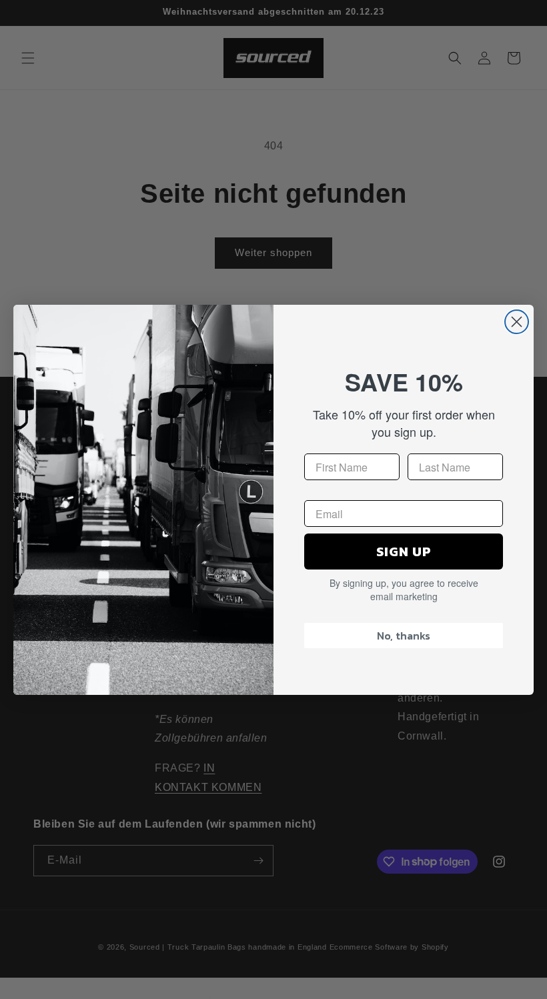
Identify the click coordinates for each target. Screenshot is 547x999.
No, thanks (403, 636)
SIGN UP (404, 552)
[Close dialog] (516, 321)
